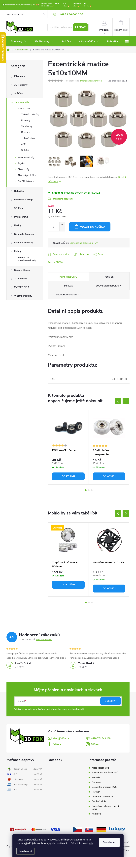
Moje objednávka (14, 14)
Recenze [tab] (109, 277)
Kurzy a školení (22, 270)
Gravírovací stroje (23, 199)
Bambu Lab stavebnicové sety (27, 259)
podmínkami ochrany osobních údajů (65, 709)
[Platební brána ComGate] (18, 829)
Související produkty (107, 286)
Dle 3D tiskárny (26, 181)
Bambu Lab (24, 108)
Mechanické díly (26, 157)
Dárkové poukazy (23, 242)
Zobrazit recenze (44, 639)
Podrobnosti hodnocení (91, 81)
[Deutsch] (101, 829)
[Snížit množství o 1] (62, 229)
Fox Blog (96, 813)
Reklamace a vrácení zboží (105, 772)
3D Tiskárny (20, 84)
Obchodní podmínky (102, 796)
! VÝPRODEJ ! (21, 287)
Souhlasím (109, 842)
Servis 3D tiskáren (24, 234)
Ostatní (25, 150)
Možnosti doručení (63, 198)
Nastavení (25, 851)
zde (91, 843)
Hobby (17, 251)
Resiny (17, 225)
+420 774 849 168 (100, 738)
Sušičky (18, 93)
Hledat (80, 27)
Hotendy (25, 120)
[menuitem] (18, 41)
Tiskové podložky (30, 114)
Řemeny (25, 132)
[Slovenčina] (89, 829)
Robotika (19, 191)
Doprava (96, 782)
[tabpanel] (68, 447)
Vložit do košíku (92, 227)
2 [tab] (89, 490)
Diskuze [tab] (68, 286)
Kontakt (96, 777)
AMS (23, 144)
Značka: (55, 262)
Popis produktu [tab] (68, 277)
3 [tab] (92, 490)
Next (126, 401)
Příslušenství (21, 216)
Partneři (96, 791)
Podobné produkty (66, 294)
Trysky (21, 163)
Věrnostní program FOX (104, 787)
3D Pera (18, 208)
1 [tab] (86, 490)
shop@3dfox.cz (61, 738)
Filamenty (19, 76)
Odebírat (111, 701)
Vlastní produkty (23, 295)
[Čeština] (77, 829)
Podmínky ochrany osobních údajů (106, 808)
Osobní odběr (99, 801)
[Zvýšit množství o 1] (62, 224)
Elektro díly (23, 169)
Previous (118, 401)
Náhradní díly (22, 102)
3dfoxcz (57, 744)
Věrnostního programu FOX (83, 243)
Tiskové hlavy (28, 138)
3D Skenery (20, 278)
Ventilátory (26, 126)
